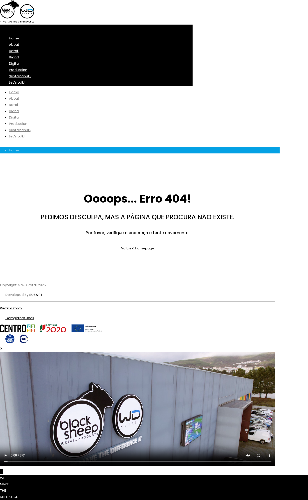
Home (14, 150)
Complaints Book (19, 317)
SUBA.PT (36, 294)
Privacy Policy (11, 308)
